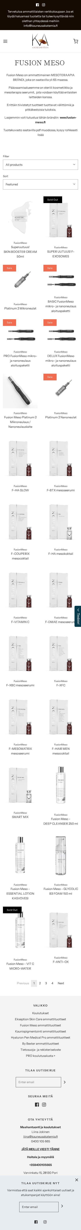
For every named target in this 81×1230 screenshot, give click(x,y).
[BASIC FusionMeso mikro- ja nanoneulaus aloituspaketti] (60, 279)
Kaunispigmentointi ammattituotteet (40, 1031)
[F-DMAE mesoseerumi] (60, 590)
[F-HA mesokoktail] (60, 522)
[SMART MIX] (20, 785)
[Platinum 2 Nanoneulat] (60, 391)
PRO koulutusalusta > (40, 1056)
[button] (40, 165)
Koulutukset (40, 1013)
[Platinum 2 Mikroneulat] (20, 282)
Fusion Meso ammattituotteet (40, 1025)
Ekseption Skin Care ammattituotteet (40, 1019)
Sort (5, 176)
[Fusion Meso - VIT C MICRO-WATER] (20, 931)
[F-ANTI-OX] (60, 930)
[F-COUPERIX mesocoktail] (20, 522)
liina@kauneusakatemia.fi (40, 1136)
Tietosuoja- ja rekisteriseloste (40, 1050)
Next (61, 983)
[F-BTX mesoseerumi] (60, 458)
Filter (6, 156)
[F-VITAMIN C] (20, 590)
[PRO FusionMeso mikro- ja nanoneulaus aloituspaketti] (20, 333)
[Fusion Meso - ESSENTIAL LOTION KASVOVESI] (20, 856)
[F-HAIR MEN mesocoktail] (60, 717)
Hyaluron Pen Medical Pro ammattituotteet (40, 1037)
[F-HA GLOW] (20, 458)
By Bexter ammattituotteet (40, 1043)
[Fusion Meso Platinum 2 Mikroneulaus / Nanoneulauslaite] (20, 391)
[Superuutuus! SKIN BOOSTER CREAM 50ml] (20, 217)
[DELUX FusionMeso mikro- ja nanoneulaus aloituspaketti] (60, 333)
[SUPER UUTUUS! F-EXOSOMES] (60, 219)
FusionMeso (20, 242)
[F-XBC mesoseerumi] (20, 653)
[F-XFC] (60, 653)
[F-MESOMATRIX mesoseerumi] (20, 717)
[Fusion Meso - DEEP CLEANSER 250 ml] (60, 786)
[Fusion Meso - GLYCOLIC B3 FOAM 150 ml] (60, 856)
